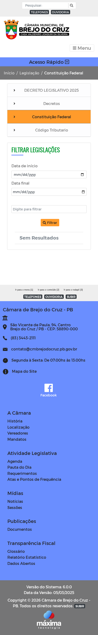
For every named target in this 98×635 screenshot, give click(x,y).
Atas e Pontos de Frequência (34, 479)
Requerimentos (22, 473)
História (14, 421)
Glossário (16, 551)
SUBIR (71, 296)
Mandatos (16, 439)
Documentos (19, 529)
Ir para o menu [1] (24, 290)
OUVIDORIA (60, 12)
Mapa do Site (24, 371)
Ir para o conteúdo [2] (48, 290)
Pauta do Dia (19, 467)
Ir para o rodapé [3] (73, 290)
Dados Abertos (21, 563)
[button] (71, 5)
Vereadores (17, 433)
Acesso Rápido (47, 62)
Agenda (14, 461)
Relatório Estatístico (26, 557)
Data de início (24, 165)
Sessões (14, 507)
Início (9, 73)
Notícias (15, 501)
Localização (18, 427)
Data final (20, 183)
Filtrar (51, 223)
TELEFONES (39, 12)
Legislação (29, 73)
